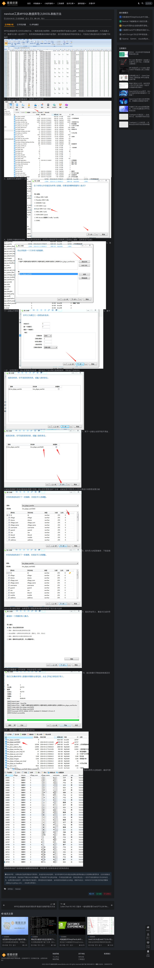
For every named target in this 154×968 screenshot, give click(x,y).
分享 (92, 894)
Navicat (17, 889)
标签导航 (56, 959)
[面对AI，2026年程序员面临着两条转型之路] (123, 54)
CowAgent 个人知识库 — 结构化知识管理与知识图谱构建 (139, 123)
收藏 (100, 894)
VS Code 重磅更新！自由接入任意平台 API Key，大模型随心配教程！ (139, 62)
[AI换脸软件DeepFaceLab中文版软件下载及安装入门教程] (72, 926)
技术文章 (70, 3)
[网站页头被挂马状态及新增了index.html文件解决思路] (43, 926)
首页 (29, 3)
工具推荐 (60, 3)
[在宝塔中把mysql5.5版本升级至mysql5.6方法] (14, 926)
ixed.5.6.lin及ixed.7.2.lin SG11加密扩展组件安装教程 (100, 940)
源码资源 (81, 3)
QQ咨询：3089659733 (105, 964)
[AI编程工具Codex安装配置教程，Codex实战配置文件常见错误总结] (123, 109)
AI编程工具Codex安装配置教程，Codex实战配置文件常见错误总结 (139, 109)
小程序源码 (49, 3)
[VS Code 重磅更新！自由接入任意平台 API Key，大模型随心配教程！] (123, 62)
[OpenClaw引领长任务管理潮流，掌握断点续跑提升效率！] (123, 101)
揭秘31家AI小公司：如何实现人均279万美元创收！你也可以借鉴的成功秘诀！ (139, 85)
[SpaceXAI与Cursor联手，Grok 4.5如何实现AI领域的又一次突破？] (123, 93)
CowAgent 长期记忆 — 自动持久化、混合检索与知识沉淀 (139, 116)
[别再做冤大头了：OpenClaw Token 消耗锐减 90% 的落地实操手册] (123, 78)
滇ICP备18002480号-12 (89, 964)
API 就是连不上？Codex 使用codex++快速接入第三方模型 (139, 69)
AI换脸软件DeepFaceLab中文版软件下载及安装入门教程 (71, 940)
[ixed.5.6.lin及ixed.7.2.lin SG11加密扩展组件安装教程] (100, 926)
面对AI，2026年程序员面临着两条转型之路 (139, 53)
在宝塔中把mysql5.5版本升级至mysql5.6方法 (13, 940)
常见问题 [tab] (22, 24)
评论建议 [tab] (35, 24)
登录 (149, 3)
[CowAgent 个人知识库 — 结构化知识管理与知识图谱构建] (123, 125)
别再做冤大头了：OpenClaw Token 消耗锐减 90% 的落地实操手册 (139, 77)
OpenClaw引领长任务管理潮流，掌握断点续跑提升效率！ (139, 100)
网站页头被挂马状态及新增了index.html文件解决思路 (43, 940)
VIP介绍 (81, 957)
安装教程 (21, 18)
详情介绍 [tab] (10, 24)
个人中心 (56, 957)
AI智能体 (36, 3)
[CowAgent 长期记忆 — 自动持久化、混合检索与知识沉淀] (123, 117)
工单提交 (81, 959)
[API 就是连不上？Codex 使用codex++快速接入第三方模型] (123, 70)
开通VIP (92, 3)
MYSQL (10, 889)
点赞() (108, 894)
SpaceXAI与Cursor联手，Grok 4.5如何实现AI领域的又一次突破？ (139, 93)
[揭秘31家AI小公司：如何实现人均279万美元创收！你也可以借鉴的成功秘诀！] (123, 85)
